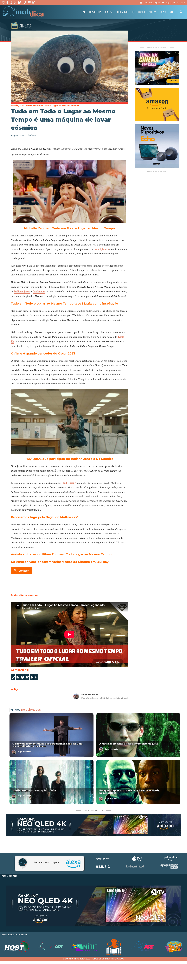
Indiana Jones (22, 291)
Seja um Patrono (175, 2)
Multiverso (25, 105)
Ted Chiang (69, 483)
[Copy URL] (13, 677)
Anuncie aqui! (152, 2)
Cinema (108, 12)
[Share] (27, 677)
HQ (133, 12)
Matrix (14, 105)
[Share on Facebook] (18, 677)
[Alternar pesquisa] (181, 12)
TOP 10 (163, 12)
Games (141, 12)
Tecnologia (95, 12)
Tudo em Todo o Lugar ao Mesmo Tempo (56, 105)
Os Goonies (39, 291)
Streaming (122, 12)
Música (152, 12)
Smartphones (101, 249)
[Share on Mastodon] (22, 677)
